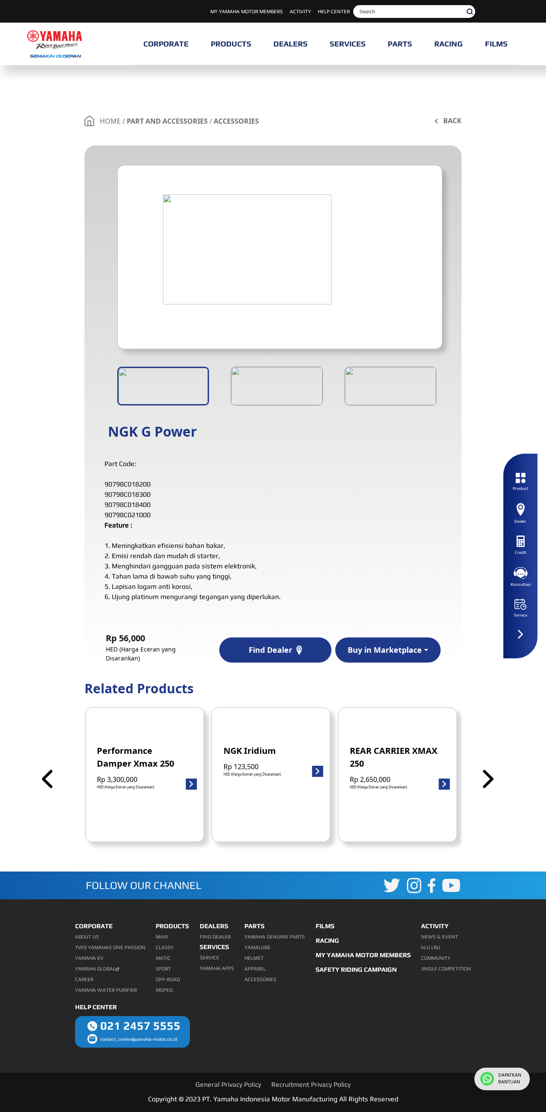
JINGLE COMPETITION (446, 969)
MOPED (164, 990)
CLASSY (165, 947)
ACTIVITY (300, 11)
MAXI (162, 937)
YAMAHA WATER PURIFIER (106, 990)
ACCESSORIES (236, 121)
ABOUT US (87, 937)
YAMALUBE (257, 947)
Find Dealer (270, 650)
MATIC (163, 958)
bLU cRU (430, 947)
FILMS (325, 926)
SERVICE (209, 958)
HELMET (254, 958)
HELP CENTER (334, 11)
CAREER (84, 979)
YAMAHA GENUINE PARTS (274, 937)
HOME (110, 121)
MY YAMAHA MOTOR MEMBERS (246, 11)
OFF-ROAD (168, 979)
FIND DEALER (215, 937)
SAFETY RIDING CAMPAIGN (356, 969)
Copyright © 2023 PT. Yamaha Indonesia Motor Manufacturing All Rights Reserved (273, 1099)
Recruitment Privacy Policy (311, 1084)
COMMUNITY (435, 958)
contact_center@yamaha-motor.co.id (138, 1039)
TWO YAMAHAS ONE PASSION (110, 947)
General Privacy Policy (228, 1084)
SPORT (163, 969)
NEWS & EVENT (439, 937)
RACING (327, 940)
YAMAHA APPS (217, 968)
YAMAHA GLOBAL (95, 969)
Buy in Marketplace (385, 650)
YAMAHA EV (89, 958)
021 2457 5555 (140, 1025)
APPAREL (255, 969)
